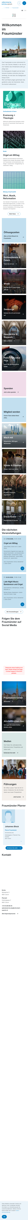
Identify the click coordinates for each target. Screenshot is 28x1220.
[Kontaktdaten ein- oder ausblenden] (21, 841)
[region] (14, 872)
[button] (22, 568)
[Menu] (24, 3)
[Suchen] (19, 3)
